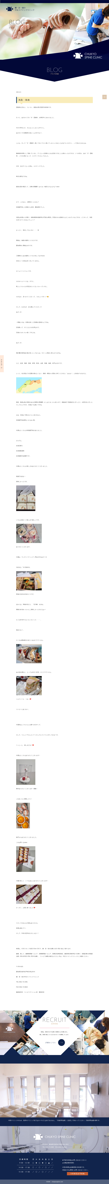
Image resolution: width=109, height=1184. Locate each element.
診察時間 (2, 367)
